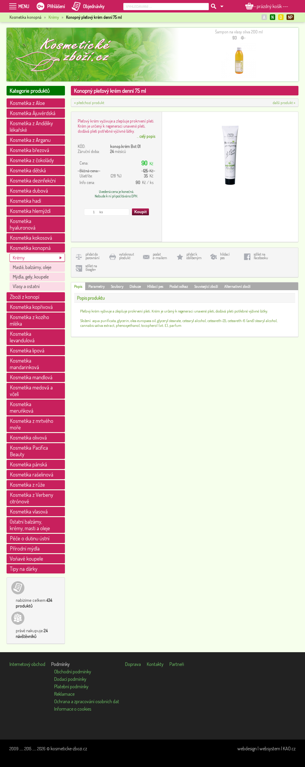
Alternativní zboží (237, 286)
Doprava (133, 664)
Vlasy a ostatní (26, 286)
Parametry (96, 286)
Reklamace (64, 694)
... (146, 136)
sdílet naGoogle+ (91, 268)
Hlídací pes (155, 286)
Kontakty (155, 664)
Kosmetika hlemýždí (30, 211)
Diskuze (135, 286)
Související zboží (206, 286)
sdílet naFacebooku (261, 256)
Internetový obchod (27, 664)
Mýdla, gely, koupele (31, 277)
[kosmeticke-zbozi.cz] (66, 54)
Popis (78, 286)
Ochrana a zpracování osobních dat (86, 701)
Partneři (176, 664)
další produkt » (284, 102)
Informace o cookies (72, 709)
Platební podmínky (71, 686)
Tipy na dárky (24, 568)
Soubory (117, 286)
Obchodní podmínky (72, 672)
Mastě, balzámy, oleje (32, 267)
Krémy (54, 17)
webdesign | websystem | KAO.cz (266, 748)
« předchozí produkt (89, 102)
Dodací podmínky (70, 679)
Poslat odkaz (178, 286)
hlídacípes (225, 256)
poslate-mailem (160, 256)
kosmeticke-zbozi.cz (69, 748)
